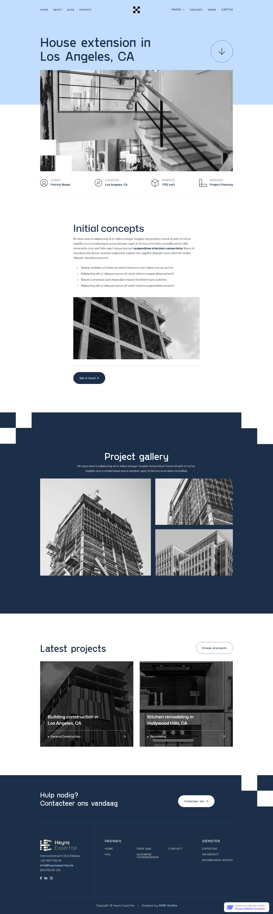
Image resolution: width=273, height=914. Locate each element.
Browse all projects (214, 648)
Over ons (144, 849)
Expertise (210, 849)
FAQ (107, 854)
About (57, 9)
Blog (70, 9)
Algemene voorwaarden (148, 856)
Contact (85, 9)
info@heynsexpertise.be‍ (56, 865)
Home (44, 9)
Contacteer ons (196, 801)
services (196, 9)
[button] (178, 9)
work (212, 9)
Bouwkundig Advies (217, 860)
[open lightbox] (95, 527)
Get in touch (89, 378)
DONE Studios (168, 905)
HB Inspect (210, 854)
